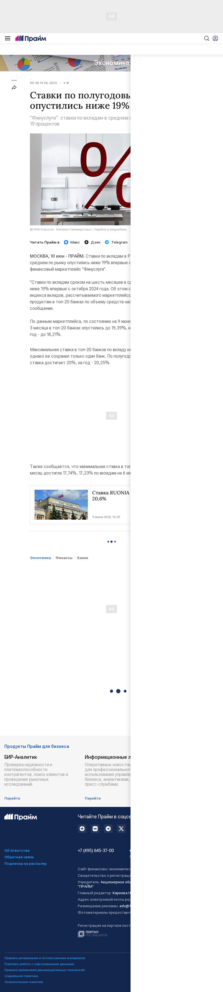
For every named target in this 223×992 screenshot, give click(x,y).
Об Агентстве (17, 850)
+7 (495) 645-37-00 (96, 850)
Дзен (95, 242)
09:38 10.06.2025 (43, 83)
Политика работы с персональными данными (39, 964)
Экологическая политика (23, 982)
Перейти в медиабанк (110, 229)
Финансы (64, 558)
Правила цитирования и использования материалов (44, 958)
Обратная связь (19, 857)
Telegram (119, 242)
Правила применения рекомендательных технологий (44, 970)
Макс (75, 242)
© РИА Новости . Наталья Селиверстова (60, 229)
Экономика (111, 63)
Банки (82, 558)
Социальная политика (21, 976)
